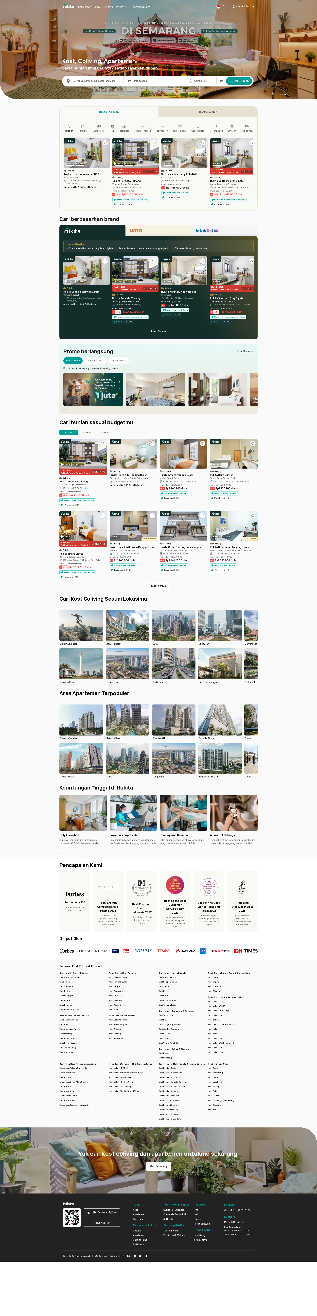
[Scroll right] (253, 153)
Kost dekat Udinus (68, 1098)
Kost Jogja (213, 1066)
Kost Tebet (64, 980)
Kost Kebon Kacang (68, 1041)
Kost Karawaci (165, 1032)
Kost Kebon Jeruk (117, 1003)
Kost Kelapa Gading (167, 980)
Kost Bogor (213, 975)
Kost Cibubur (115, 1027)
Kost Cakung (115, 1032)
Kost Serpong (164, 1036)
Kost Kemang (65, 1003)
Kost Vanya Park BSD (168, 1041)
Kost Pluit (162, 989)
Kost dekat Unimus (68, 1094)
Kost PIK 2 (163, 994)
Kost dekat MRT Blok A (119, 1066)
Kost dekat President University (74, 1103)
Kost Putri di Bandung (168, 1094)
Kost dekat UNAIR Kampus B (221, 1022)
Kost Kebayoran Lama (69, 1007)
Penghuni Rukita (95, 358)
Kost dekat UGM (215, 999)
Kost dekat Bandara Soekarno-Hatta (126, 1071)
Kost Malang (214, 1084)
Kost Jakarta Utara (167, 975)
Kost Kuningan (66, 994)
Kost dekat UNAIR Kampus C (221, 1041)
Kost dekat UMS (66, 1075)
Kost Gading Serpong (168, 1027)
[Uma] (158, 229)
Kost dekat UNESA (216, 1004)
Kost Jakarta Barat (118, 975)
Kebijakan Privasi (117, 1254)
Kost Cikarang (165, 1056)
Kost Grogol (114, 984)
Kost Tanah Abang (67, 1045)
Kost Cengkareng (117, 989)
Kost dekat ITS (215, 1032)
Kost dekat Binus (67, 1071)
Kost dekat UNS (215, 1050)
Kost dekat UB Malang (218, 1008)
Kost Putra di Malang (168, 1107)
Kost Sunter (164, 984)
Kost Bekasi (164, 1051)
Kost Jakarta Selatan (69, 975)
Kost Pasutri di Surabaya (170, 1071)
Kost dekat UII (65, 1084)
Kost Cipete (64, 998)
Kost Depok (213, 980)
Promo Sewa (73, 358)
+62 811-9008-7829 (239, 1208)
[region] (158, 387)
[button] (243, 6)
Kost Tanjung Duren (118, 980)
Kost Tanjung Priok (167, 1003)
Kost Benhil (64, 1022)
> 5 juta (105, 430)
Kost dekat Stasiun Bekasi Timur (124, 1089)
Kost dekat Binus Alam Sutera (73, 1080)
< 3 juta (68, 430)
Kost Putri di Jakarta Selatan (172, 1080)
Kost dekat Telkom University (73, 1066)
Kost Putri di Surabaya (169, 1075)
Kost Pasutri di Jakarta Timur (172, 1084)
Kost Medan (213, 1094)
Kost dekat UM (215, 1027)
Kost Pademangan (167, 998)
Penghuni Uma (118, 358)
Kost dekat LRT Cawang (120, 1084)
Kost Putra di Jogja (167, 1103)
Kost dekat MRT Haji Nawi (121, 1080)
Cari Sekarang (158, 1164)
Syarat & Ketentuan (99, 1254)
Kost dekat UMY (66, 1089)
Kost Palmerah (116, 994)
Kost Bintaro (65, 989)
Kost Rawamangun (118, 1022)
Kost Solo (212, 1089)
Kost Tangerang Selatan (169, 1022)
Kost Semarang (215, 1071)
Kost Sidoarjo (214, 1103)
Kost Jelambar (116, 998)
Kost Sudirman (66, 1050)
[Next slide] (254, 387)
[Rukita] (92, 229)
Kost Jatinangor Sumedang (221, 1098)
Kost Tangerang (166, 1013)
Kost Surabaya (215, 1080)
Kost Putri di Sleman (168, 1089)
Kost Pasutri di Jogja (168, 1112)
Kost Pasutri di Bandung (169, 1117)
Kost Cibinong (214, 989)
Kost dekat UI (214, 1018)
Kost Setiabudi (66, 984)
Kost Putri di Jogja (167, 1066)
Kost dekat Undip (216, 1013)
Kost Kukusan (214, 984)
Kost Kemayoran (67, 1036)
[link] (102, 1210)
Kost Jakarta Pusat (68, 1018)
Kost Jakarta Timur (118, 1018)
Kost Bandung (214, 1075)
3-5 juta (87, 430)
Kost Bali (212, 1107)
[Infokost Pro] (225, 229)
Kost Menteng (65, 1032)
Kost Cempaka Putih (68, 1027)
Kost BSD (162, 1018)
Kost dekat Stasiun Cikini (120, 1075)
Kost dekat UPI (215, 1045)
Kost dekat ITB (215, 1036)
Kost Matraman (116, 1036)
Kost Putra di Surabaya (169, 1098)
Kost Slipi (113, 1007)
